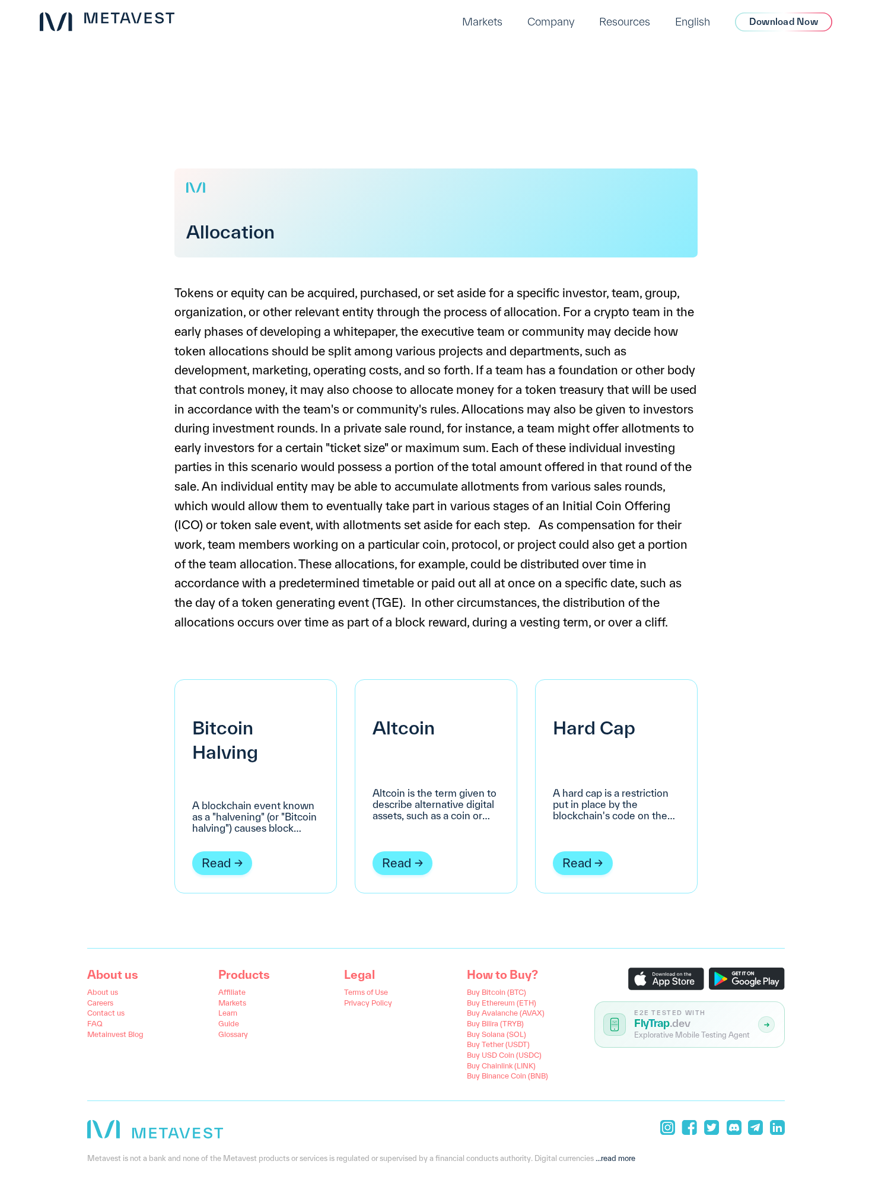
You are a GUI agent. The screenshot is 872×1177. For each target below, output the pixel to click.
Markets (482, 21)
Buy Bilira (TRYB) (495, 1023)
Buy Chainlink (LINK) (501, 1065)
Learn (227, 1013)
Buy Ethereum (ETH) (501, 1002)
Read (216, 862)
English (692, 21)
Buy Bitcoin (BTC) (496, 992)
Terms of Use (366, 992)
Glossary (233, 1034)
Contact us (106, 1013)
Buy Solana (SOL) (496, 1034)
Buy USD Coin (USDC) (504, 1055)
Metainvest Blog (115, 1034)
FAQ (95, 1023)
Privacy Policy (368, 1002)
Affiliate (232, 992)
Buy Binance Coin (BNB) (507, 1075)
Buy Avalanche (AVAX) (506, 1013)
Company (551, 21)
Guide (228, 1023)
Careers (100, 1002)
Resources (624, 21)
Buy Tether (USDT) (498, 1044)
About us (102, 992)
